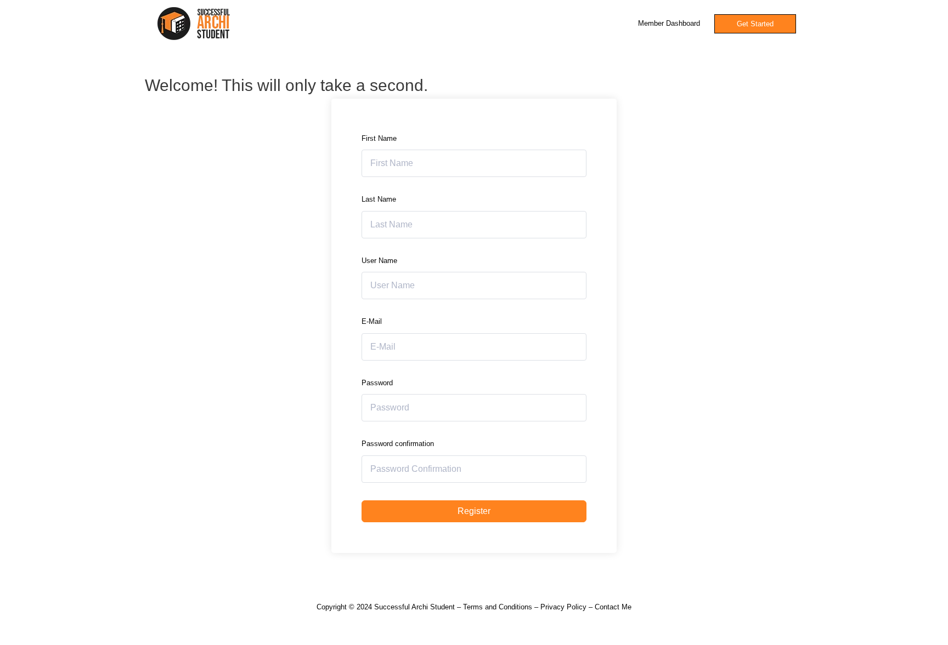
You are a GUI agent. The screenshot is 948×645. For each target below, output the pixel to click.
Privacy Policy (563, 607)
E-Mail (372, 321)
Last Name (379, 199)
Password (377, 383)
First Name (379, 138)
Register (474, 511)
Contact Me (613, 607)
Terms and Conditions (497, 607)
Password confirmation (398, 443)
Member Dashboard (669, 23)
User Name (379, 260)
